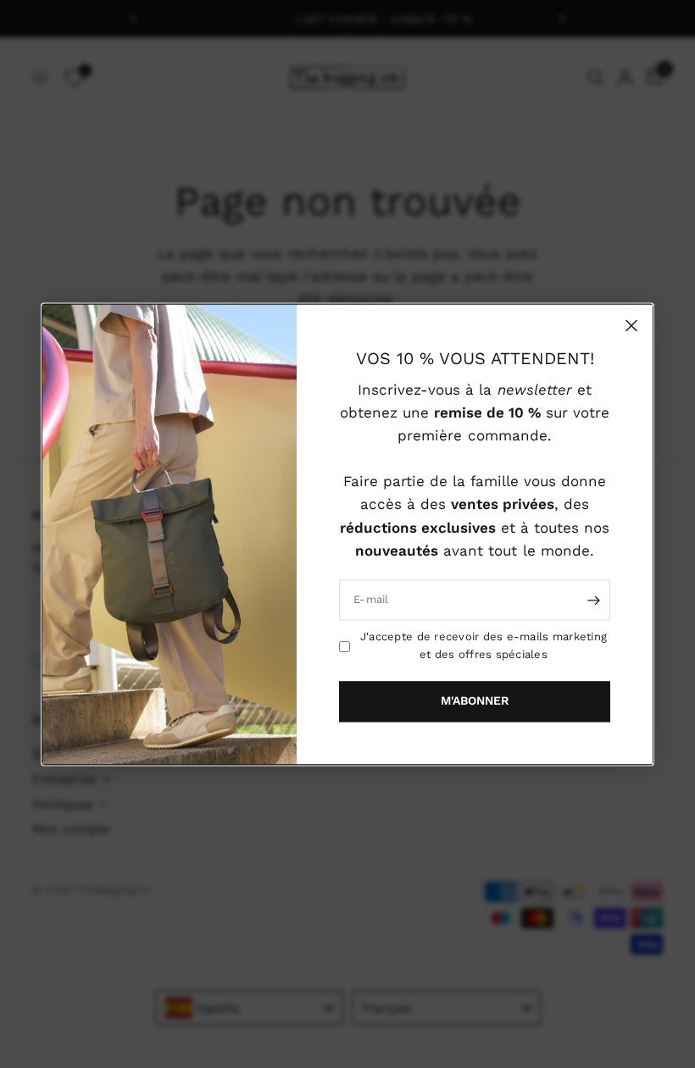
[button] (474, 701)
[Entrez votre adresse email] (593, 599)
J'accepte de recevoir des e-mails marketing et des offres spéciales (483, 645)
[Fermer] (631, 325)
